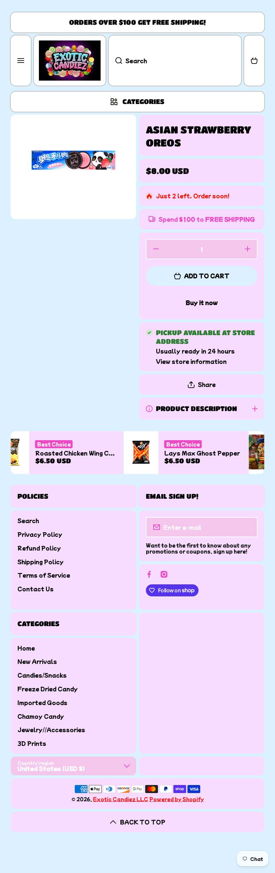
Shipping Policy (40, 561)
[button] (254, 60)
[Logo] (69, 60)
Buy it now (201, 302)
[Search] (115, 60)
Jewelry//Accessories (51, 729)
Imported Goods (42, 702)
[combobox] (175, 60)
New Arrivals (37, 661)
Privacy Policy (39, 534)
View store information (191, 361)
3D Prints (31, 743)
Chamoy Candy (40, 716)
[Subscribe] (248, 527)
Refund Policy (39, 548)
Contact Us (35, 588)
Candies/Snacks (42, 675)
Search (28, 520)
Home (26, 648)
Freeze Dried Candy (47, 688)
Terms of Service (43, 575)
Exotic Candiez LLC (120, 799)
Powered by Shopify (176, 799)
